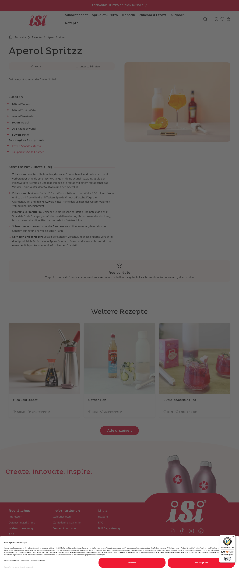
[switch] (227, 559)
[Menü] (233, 537)
